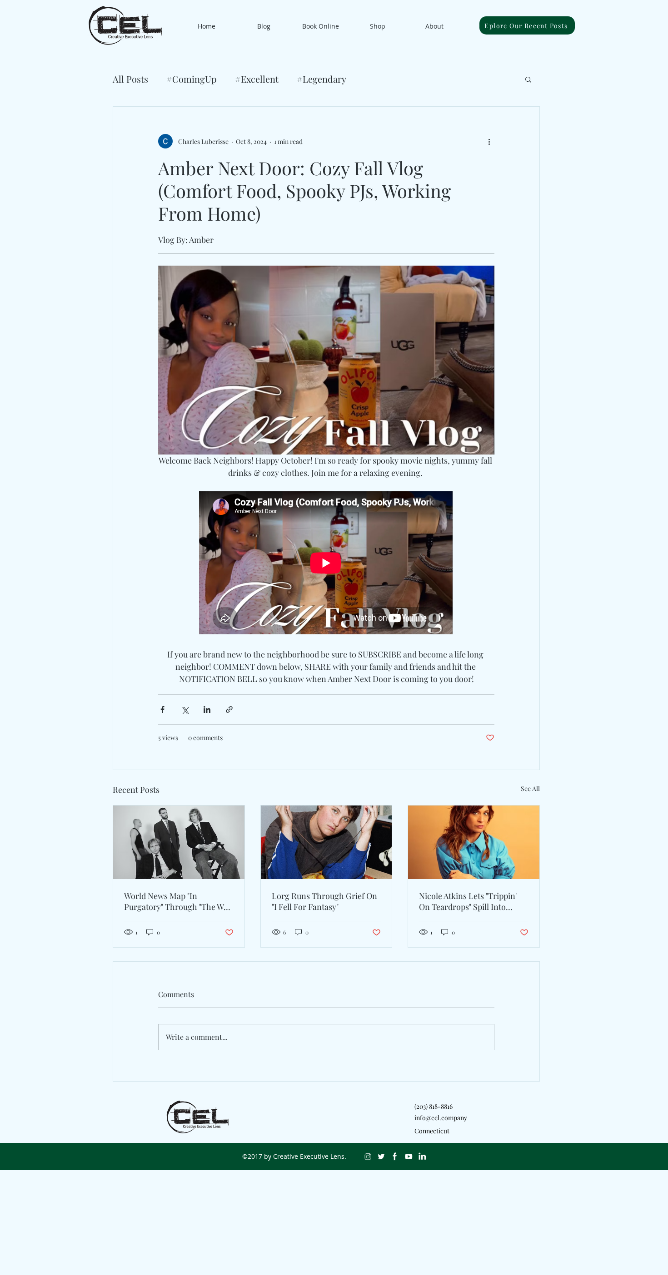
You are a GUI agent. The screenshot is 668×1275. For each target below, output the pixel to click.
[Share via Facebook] (162, 709)
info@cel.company (440, 1117)
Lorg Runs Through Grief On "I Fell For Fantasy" (324, 901)
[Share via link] (229, 709)
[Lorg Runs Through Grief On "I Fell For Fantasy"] (326, 842)
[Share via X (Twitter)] (184, 709)
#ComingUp (191, 79)
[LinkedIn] (422, 1156)
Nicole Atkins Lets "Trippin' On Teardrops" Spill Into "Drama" (468, 901)
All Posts (130, 79)
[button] (528, 79)
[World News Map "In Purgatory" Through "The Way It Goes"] (178, 842)
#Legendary (321, 79)
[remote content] (326, 563)
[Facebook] (394, 1156)
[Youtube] (408, 1156)
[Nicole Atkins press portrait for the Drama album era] (473, 842)
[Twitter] (381, 1156)
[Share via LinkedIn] (207, 709)
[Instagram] (367, 1156)
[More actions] (489, 141)
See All (530, 788)
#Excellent (257, 79)
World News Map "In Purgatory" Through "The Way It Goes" (178, 901)
